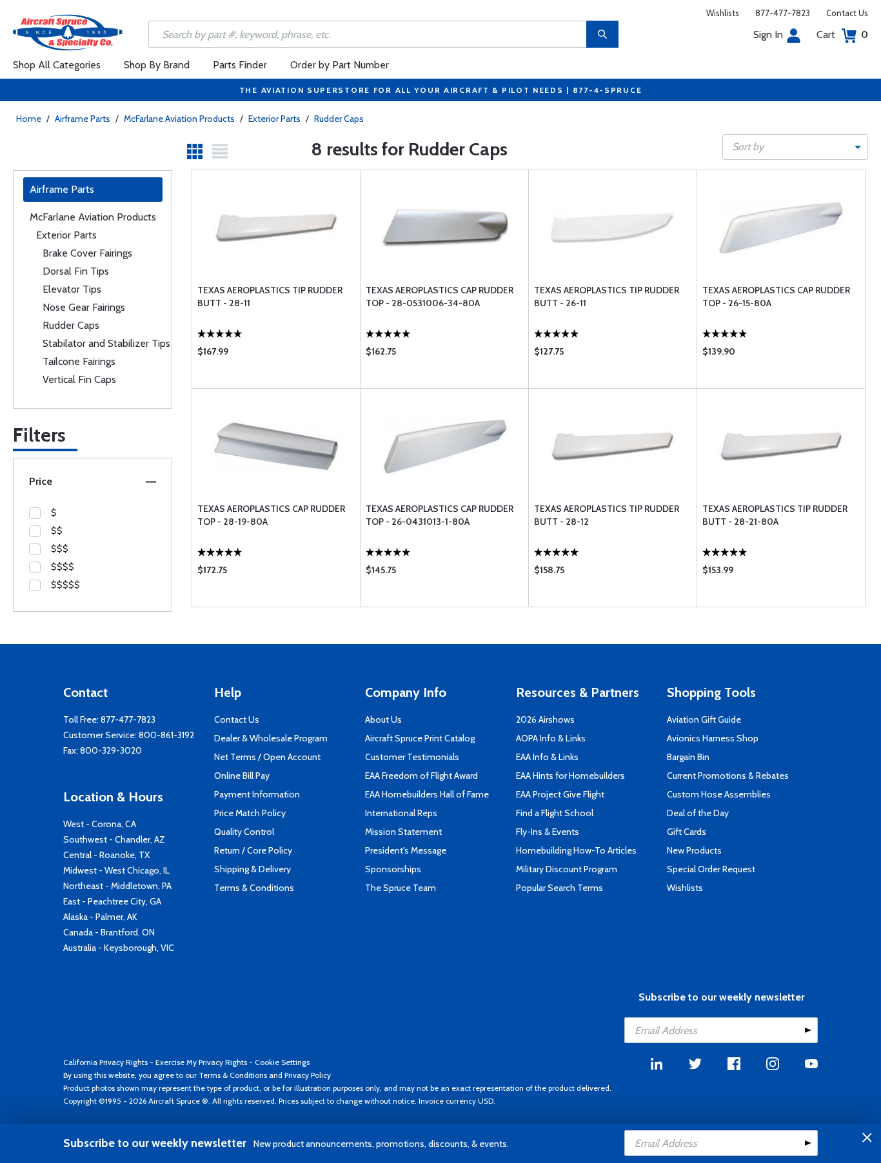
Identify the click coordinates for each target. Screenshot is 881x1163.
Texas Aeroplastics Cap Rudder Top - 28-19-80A (271, 515)
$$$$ (62, 566)
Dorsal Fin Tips (76, 271)
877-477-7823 (782, 13)
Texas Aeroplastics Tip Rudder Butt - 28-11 (269, 296)
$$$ (59, 548)
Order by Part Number (339, 65)
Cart (842, 34)
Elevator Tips (72, 289)
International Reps (401, 813)
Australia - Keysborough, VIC (118, 947)
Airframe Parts (82, 118)
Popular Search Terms (559, 888)
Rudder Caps (339, 118)
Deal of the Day (698, 813)
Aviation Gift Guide (704, 719)
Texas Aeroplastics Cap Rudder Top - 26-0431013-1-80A (439, 515)
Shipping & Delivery (252, 869)
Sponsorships (393, 869)
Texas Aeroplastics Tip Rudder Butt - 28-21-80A (774, 515)
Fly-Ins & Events (547, 831)
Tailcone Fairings (79, 361)
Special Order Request (711, 869)
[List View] (220, 151)
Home (28, 118)
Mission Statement (403, 831)
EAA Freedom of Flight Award (421, 775)
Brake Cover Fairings (87, 253)
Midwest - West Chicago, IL (116, 870)
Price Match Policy (250, 813)
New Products (694, 850)
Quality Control (244, 831)
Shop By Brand (157, 65)
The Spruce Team (400, 888)
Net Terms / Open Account (267, 757)
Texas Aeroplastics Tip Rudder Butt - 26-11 (606, 296)
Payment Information (257, 794)
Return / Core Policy (253, 850)
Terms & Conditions (254, 888)
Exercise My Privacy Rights (201, 1062)
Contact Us (847, 13)
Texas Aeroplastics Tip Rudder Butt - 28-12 (606, 515)
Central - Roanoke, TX (106, 855)
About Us (383, 719)
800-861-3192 (166, 735)
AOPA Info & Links (551, 738)
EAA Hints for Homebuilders (570, 775)
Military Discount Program (566, 869)
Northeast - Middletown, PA (117, 886)
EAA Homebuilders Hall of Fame (427, 794)
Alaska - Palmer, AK (100, 917)
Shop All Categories (57, 65)
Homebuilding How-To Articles (576, 850)
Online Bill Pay (242, 775)
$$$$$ (65, 585)
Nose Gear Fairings (84, 307)
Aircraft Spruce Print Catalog (420, 738)
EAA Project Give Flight (560, 794)
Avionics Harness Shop (712, 738)
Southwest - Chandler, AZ (114, 839)
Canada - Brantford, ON (109, 932)
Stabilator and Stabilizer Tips (106, 343)
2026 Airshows (545, 719)
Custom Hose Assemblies (719, 794)
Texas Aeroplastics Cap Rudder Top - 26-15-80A (776, 296)
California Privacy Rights (105, 1062)
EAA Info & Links (547, 757)
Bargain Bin (688, 757)
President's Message (405, 850)
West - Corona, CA (99, 824)
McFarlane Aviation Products (179, 118)
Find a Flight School (554, 813)
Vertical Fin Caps (79, 379)
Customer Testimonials (412, 757)
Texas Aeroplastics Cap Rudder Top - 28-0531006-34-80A (439, 296)
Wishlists (722, 13)
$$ (57, 530)
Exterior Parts (274, 118)
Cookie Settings (282, 1062)
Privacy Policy (307, 1075)
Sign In (768, 34)
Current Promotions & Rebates (728, 775)
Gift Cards (686, 831)
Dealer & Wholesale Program (271, 738)
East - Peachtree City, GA (112, 901)
